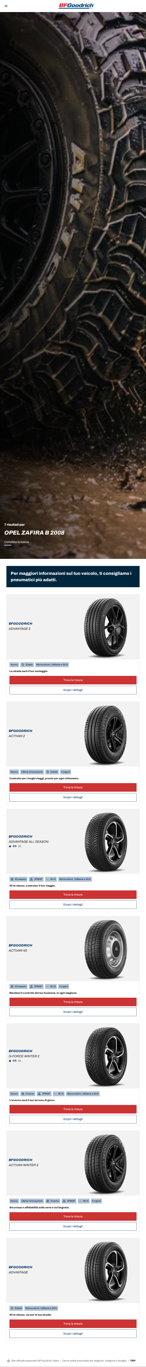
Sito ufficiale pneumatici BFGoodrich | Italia (35, 1360)
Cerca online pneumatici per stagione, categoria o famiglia (94, 1360)
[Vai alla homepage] (76, 6)
